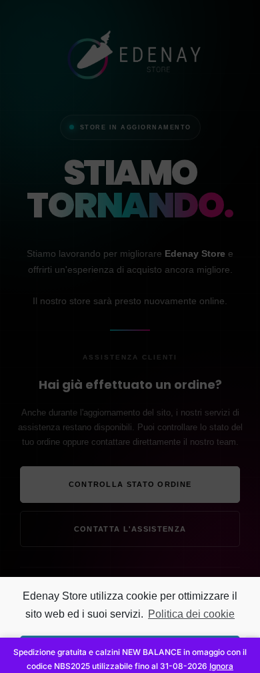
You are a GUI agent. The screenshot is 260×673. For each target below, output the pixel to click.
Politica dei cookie (191, 614)
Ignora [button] (221, 666)
